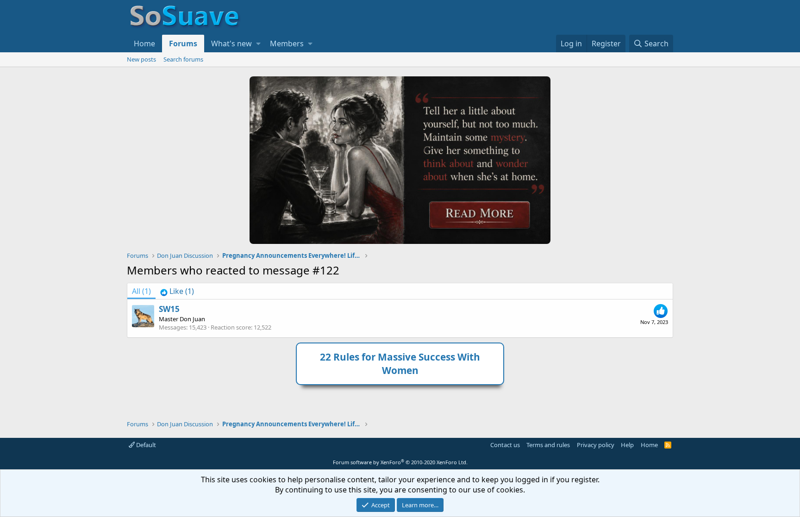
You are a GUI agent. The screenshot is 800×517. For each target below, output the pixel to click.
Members (287, 43)
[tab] (177, 291)
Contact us (505, 445)
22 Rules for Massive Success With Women (400, 363)
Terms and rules (548, 445)
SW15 (169, 309)
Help (627, 445)
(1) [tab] (141, 291)
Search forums (183, 59)
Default (145, 445)
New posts (141, 59)
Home (144, 43)
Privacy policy (595, 445)
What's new (231, 43)
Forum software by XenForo (400, 462)
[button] (258, 43)
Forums (183, 43)
